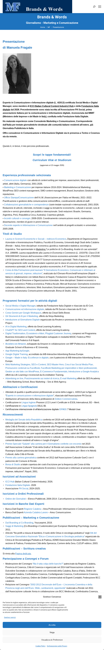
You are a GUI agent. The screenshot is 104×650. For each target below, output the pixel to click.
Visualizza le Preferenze (52, 640)
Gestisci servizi (10, 617)
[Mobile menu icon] (99, 6)
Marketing (41, 249)
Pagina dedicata (23, 553)
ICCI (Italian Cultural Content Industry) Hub (52, 106)
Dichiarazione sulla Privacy (57, 646)
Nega (52, 632)
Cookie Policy (40, 646)
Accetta (52, 625)
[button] (100, 597)
